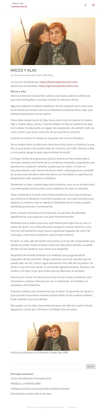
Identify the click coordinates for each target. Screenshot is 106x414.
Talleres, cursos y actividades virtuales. (45, 407)
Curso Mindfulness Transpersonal (31, 378)
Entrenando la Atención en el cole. (31, 394)
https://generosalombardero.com (58, 86)
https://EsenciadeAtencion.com (58, 82)
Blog (51, 75)
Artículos (72, 407)
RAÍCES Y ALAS (23, 70)
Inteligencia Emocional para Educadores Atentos (40, 388)
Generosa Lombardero (25, 75)
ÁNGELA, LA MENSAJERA (26, 383)
